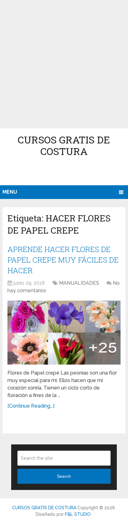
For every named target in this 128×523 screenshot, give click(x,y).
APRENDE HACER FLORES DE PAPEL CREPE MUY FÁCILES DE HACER (63, 259)
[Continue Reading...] (30, 406)
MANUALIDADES (79, 283)
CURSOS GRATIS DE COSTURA (64, 145)
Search (64, 476)
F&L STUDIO (78, 514)
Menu (9, 192)
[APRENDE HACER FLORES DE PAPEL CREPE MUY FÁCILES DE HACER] (64, 333)
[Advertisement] (64, 64)
